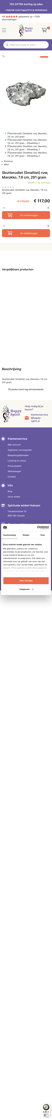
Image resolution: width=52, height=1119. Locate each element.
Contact (12, 476)
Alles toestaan (26, 581)
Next (6, 164)
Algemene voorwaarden (20, 450)
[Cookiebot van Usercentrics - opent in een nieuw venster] (37, 527)
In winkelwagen (29, 215)
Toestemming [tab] (9, 535)
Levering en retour (17, 460)
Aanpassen (24, 589)
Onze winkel (14, 496)
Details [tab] (26, 535)
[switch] (46, 1115)
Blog (10, 491)
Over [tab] (42, 535)
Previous (8, 161)
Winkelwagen (14, 471)
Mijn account (14, 444)
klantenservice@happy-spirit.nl (39, 417)
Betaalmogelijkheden (18, 455)
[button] (26, 56)
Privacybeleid (14, 466)
